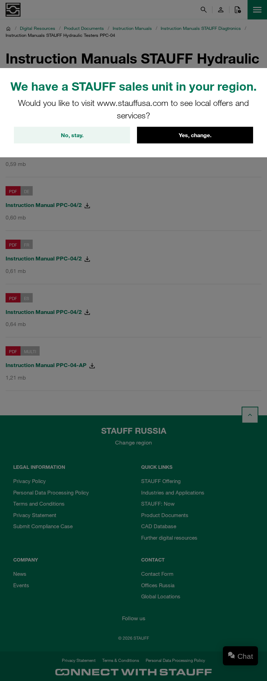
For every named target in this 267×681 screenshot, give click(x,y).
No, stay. (72, 135)
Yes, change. (195, 135)
